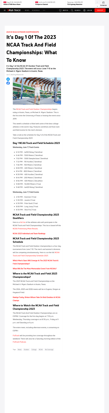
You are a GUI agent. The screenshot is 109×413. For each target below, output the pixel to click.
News (19, 349)
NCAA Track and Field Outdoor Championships (34, 109)
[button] (44, 10)
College (34, 349)
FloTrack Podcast (19, 342)
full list (22, 222)
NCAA (41, 349)
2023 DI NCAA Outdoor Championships (22, 32)
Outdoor (26, 349)
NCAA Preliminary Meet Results (25, 228)
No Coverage (49, 349)
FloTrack (16, 335)
